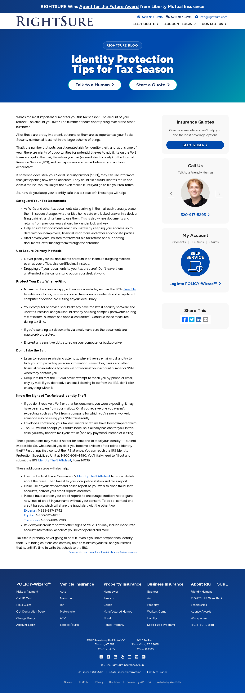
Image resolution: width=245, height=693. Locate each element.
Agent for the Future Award (109, 6)
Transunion (32, 520)
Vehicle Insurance (77, 584)
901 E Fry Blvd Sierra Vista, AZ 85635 (145, 642)
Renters (109, 598)
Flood (107, 618)
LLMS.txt (84, 682)
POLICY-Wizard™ (33, 584)
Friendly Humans (201, 591)
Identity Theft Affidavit (93, 476)
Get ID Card (24, 598)
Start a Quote (150, 85)
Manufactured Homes (118, 611)
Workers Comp (157, 611)
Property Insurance (122, 584)
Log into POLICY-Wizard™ (193, 283)
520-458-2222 (145, 649)
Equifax (29, 515)
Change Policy (25, 618)
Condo (108, 605)
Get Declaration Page (30, 611)
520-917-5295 (193, 214)
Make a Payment (27, 591)
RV (62, 605)
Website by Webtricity (169, 682)
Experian (30, 510)
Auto (63, 591)
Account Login (25, 625)
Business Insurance (165, 584)
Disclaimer (115, 682)
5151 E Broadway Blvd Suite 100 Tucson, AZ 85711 (106, 642)
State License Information (125, 672)
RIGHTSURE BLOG (122, 45)
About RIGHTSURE (209, 584)
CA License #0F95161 (91, 672)
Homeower (111, 591)
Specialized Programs (161, 625)
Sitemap (68, 682)
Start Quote (193, 145)
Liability (152, 618)
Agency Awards (201, 611)
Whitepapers (199, 618)
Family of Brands (157, 672)
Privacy (99, 682)
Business (152, 591)
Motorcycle (67, 611)
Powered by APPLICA (139, 682)
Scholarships (199, 605)
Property (153, 605)
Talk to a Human (92, 85)
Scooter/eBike (69, 625)
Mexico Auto (68, 598)
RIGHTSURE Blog (202, 625)
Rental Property (114, 625)
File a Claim (23, 605)
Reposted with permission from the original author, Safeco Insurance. (103, 552)
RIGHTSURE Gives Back (206, 598)
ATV (63, 618)
